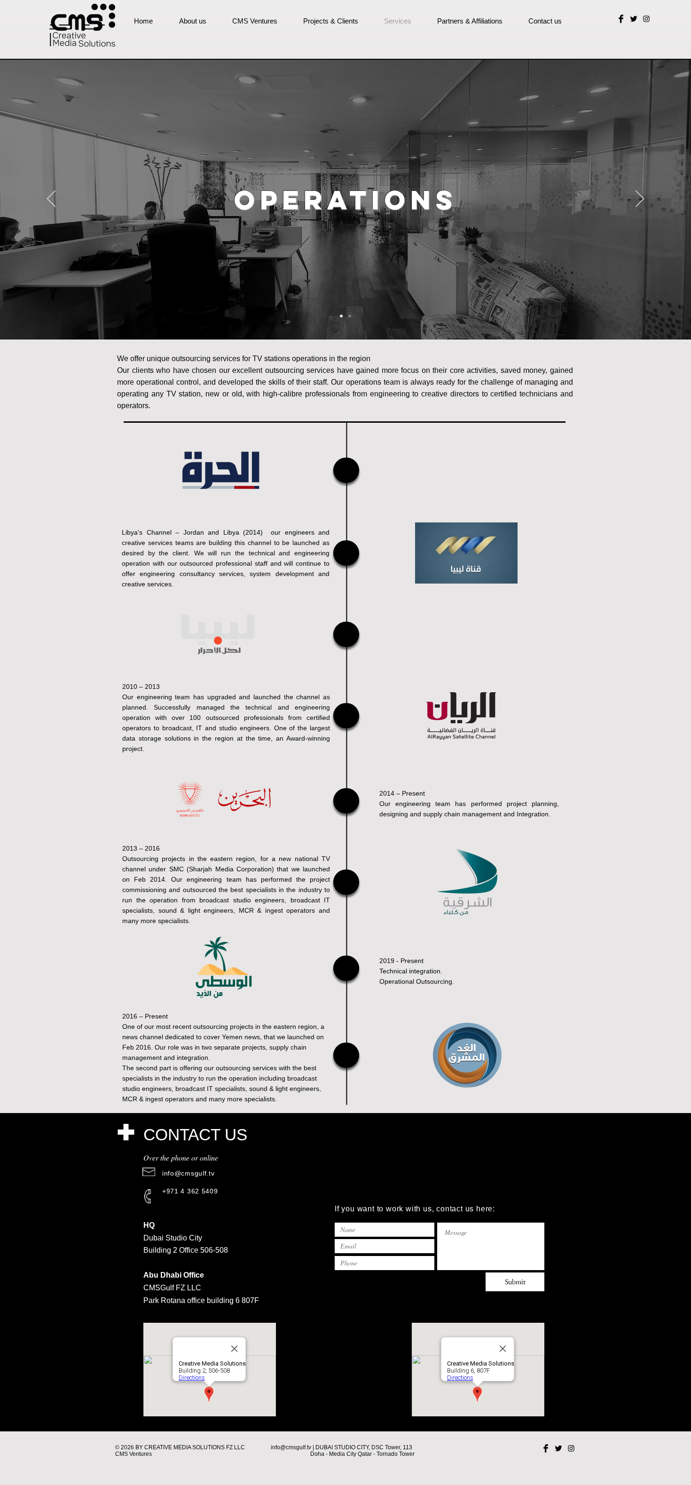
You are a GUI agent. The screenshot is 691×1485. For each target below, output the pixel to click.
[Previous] (51, 199)
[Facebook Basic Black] (621, 19)
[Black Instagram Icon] (646, 19)
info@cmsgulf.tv (188, 1173)
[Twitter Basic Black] (633, 19)
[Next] (640, 199)
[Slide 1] (341, 316)
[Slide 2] (349, 316)
